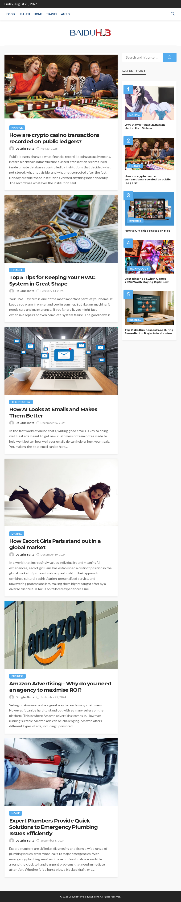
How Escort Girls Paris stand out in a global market (55, 544)
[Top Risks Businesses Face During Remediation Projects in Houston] (149, 308)
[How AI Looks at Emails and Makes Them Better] (61, 361)
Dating (17, 533)
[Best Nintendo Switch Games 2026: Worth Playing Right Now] (149, 257)
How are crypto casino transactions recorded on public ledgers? (54, 138)
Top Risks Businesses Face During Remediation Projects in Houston (149, 331)
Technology (21, 401)
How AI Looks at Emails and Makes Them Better (53, 412)
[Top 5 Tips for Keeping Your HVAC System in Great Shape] (61, 229)
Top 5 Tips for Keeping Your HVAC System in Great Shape (52, 280)
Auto (65, 14)
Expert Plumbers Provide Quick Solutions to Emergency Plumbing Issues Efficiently (53, 827)
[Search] (173, 14)
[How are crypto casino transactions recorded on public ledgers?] (61, 86)
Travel (51, 14)
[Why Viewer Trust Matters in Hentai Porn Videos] (149, 103)
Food (10, 14)
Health (24, 14)
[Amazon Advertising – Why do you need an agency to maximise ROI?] (61, 635)
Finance (17, 127)
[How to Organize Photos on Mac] (149, 209)
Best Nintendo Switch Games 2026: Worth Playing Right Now (147, 280)
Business (17, 676)
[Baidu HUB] (90, 33)
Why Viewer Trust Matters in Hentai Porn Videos (145, 126)
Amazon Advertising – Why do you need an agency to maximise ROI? (60, 686)
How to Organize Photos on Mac (147, 230)
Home (38, 14)
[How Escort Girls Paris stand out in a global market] (61, 492)
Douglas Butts (25, 148)
